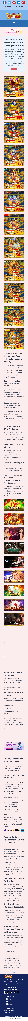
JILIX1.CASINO (8, 1004)
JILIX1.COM (7, 1001)
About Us (7, 994)
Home (14, 972)
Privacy (7, 998)
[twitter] (9, 2)
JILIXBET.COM (8, 999)
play (14, 69)
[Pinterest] (23, 2)
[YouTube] (14, 2)
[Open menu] (14, 23)
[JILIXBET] (14, 15)
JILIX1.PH (7, 1003)
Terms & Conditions (10, 996)
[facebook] (5, 2)
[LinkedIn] (18, 2)
